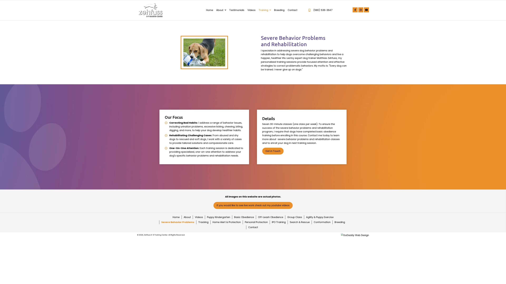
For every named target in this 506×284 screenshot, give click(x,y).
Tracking (203, 222)
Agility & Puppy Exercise (320, 217)
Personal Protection (256, 222)
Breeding (340, 222)
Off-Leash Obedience (270, 217)
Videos (199, 217)
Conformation (322, 222)
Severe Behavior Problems (177, 222)
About (187, 217)
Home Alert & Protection (227, 222)
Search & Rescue (300, 222)
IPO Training (279, 222)
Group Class (294, 217)
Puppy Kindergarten (218, 217)
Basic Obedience (244, 217)
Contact (253, 227)
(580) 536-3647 (322, 10)
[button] (355, 9)
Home (176, 217)
